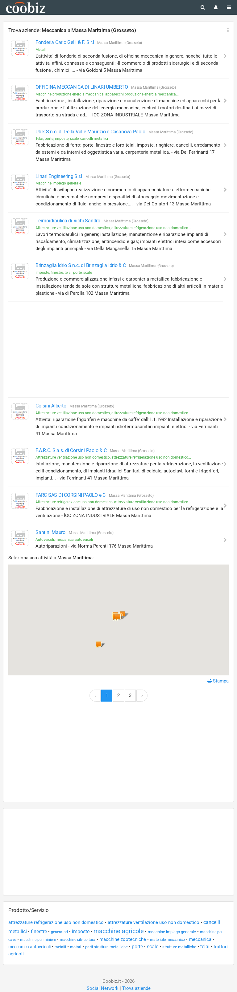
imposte (80, 931)
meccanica (200, 939)
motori (75, 947)
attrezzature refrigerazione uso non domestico (56, 922)
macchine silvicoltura (77, 939)
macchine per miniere (38, 939)
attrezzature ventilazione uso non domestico (153, 922)
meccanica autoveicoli (29, 946)
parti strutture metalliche (106, 947)
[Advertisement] (115, 349)
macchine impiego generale (172, 931)
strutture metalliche (179, 947)
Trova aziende (136, 988)
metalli (60, 947)
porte (137, 946)
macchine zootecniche (122, 939)
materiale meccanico (167, 939)
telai (205, 946)
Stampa (220, 681)
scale (152, 946)
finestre (39, 931)
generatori (59, 932)
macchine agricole (119, 931)
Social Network (102, 988)
